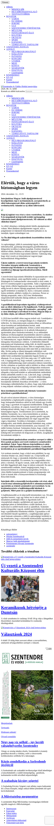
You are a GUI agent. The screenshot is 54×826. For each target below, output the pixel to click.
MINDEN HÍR (18, 9)
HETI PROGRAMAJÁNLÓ (24, 51)
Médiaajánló (11, 816)
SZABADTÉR (18, 68)
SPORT (15, 40)
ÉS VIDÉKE (17, 21)
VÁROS (15, 19)
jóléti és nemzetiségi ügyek (17, 539)
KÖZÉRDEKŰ (13, 75)
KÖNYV (15, 65)
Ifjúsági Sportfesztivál (15, 536)
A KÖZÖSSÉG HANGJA (17, 47)
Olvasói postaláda (8, 736)
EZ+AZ (9, 77)
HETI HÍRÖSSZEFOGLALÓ (24, 12)
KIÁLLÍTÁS (17, 54)
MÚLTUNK (17, 30)
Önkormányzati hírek (15, 823)
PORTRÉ (16, 23)
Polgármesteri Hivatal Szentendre (20, 543)
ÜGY (14, 26)
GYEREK (16, 61)
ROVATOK (11, 16)
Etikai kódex (11, 813)
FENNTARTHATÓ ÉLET (23, 33)
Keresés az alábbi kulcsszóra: (13, 91)
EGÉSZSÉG (17, 42)
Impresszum (11, 808)
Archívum (10, 818)
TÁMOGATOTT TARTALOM (25, 44)
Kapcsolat (10, 811)
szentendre (10, 546)
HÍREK (9, 7)
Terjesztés (5, 728)
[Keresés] (51, 91)
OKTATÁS (16, 37)
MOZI (14, 63)
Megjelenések (6, 723)
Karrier (9, 80)
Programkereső (12, 82)
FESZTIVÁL (17, 70)
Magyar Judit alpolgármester (18, 541)
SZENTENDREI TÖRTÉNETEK (26, 28)
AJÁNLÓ (10, 49)
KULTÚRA (17, 35)
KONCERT (17, 58)
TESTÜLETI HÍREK (21, 14)
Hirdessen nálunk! (8, 732)
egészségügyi (11, 534)
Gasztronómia (17, 73)
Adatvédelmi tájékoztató (16, 820)
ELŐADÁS (17, 56)
